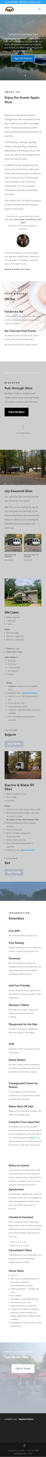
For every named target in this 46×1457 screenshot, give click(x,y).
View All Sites (16, 412)
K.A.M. (22, 1450)
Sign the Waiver (23, 58)
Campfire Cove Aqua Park (23, 34)
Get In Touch (23, 1368)
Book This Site (14, 744)
